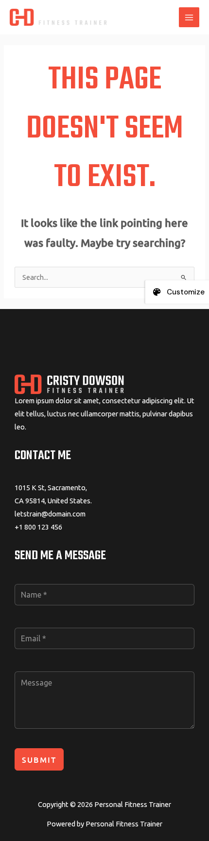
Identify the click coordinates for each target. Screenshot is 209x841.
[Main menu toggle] (189, 17)
